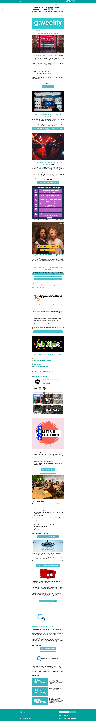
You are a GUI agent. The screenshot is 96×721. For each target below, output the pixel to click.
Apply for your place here (48, 86)
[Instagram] (68, 715)
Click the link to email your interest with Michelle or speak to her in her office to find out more (48, 129)
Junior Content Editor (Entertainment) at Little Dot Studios (44, 371)
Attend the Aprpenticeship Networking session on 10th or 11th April (48, 331)
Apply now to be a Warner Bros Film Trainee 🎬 (48, 536)
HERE (37, 30)
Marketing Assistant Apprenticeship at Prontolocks (43, 358)
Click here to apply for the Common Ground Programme (48, 182)
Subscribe (72, 1)
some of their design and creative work (45, 63)
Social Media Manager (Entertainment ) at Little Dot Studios (44, 373)
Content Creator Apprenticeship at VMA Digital (42, 360)
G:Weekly (33, 4)
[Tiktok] (62, 715)
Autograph (39, 168)
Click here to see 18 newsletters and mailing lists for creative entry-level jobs (48, 279)
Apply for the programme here (48, 469)
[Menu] (76, 1)
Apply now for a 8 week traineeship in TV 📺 (48, 601)
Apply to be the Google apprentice (48, 648)
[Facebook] (65, 715)
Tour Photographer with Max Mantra (40, 376)
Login (68, 1)
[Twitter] (60, 715)
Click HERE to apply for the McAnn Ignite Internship (48, 565)
